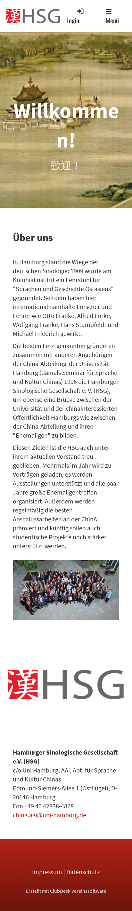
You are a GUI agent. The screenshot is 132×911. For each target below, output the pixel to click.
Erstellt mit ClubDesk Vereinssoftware (66, 891)
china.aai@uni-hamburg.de (49, 815)
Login (72, 20)
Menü (112, 20)
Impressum (47, 872)
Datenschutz (83, 872)
